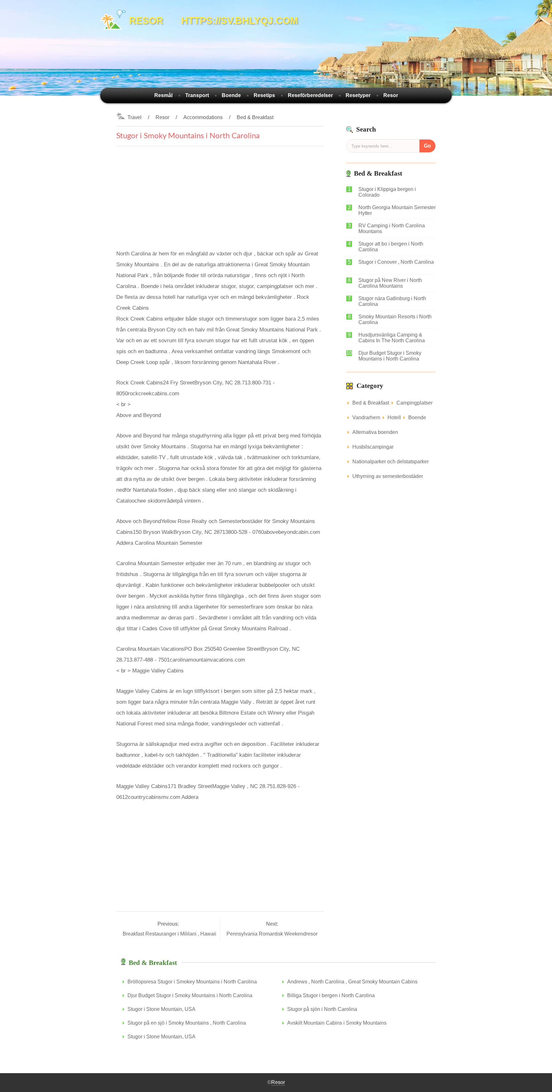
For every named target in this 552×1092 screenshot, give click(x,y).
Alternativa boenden (375, 432)
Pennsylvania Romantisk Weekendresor (272, 934)
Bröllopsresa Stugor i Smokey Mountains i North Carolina (192, 981)
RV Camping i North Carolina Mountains (391, 228)
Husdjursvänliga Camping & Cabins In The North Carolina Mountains (391, 338)
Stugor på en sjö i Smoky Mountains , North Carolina (186, 1023)
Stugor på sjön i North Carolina (322, 1009)
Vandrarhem (366, 417)
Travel (134, 117)
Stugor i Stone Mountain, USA (161, 1009)
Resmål (163, 95)
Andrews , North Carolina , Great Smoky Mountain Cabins (352, 981)
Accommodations (203, 117)
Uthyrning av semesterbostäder (387, 476)
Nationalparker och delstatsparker (390, 461)
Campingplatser (414, 403)
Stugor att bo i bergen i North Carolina (390, 246)
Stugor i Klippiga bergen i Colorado (387, 192)
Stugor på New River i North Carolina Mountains (390, 283)
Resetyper (358, 95)
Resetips (264, 95)
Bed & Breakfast (255, 117)
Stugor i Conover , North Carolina (396, 262)
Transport (197, 95)
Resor (390, 95)
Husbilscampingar (373, 447)
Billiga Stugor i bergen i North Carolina (331, 995)
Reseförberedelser (310, 95)
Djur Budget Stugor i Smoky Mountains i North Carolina (389, 355)
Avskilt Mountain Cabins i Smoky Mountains (337, 1023)
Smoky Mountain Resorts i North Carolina (395, 319)
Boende (231, 95)
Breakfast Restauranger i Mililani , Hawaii (170, 934)
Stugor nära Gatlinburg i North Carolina (392, 301)
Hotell (394, 417)
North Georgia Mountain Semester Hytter (397, 210)
